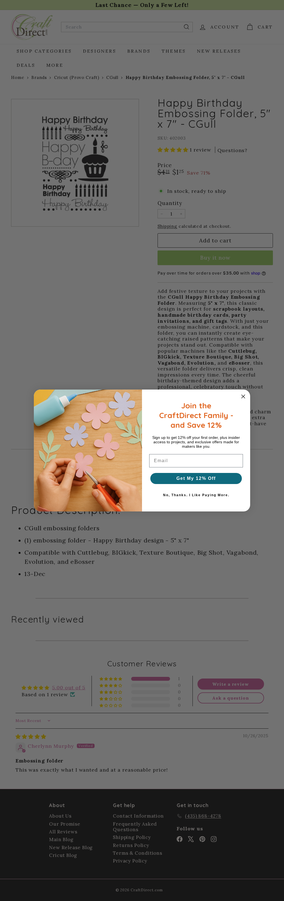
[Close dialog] (243, 396)
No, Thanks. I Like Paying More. (196, 495)
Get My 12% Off (196, 478)
